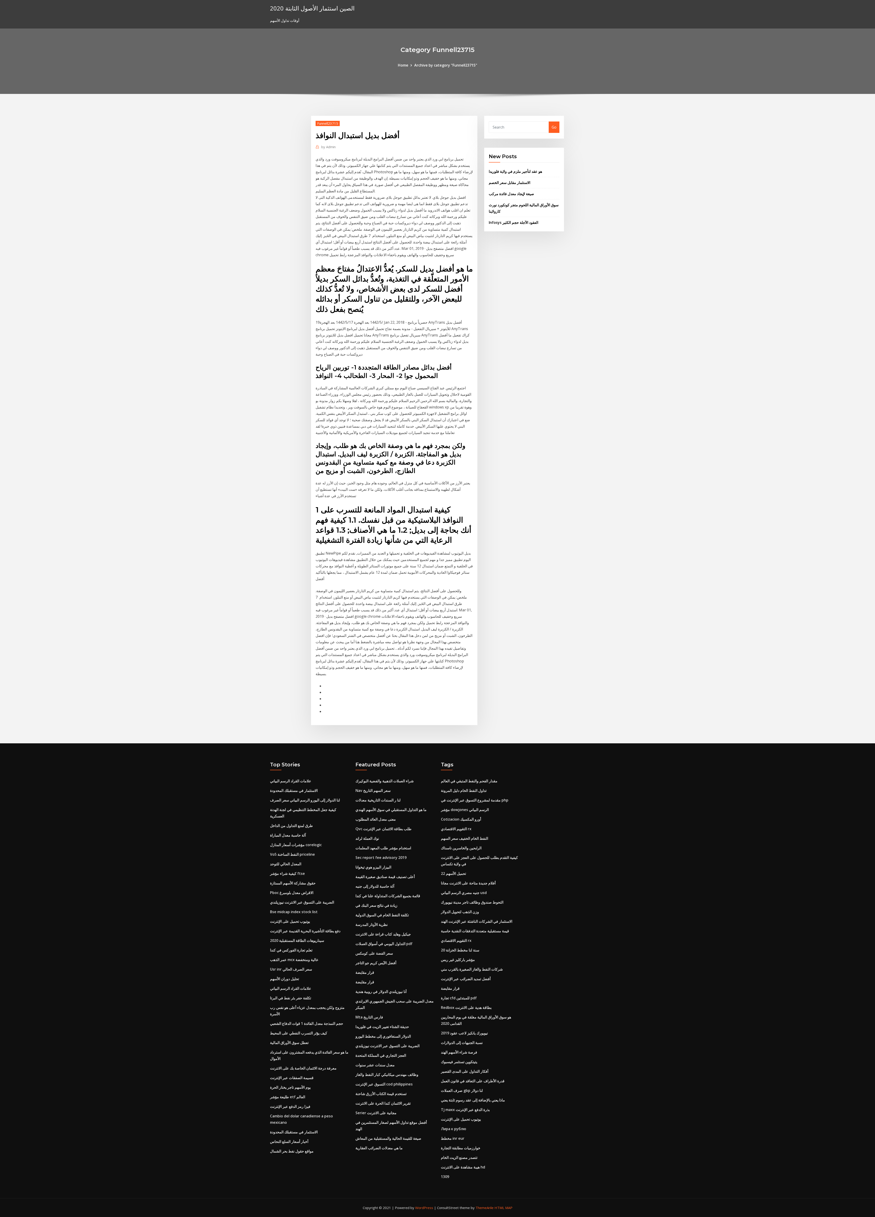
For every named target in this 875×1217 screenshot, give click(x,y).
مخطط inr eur (452, 1138)
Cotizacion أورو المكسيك (461, 819)
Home (403, 65)
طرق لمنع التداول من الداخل (291, 825)
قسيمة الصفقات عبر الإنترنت (292, 1077)
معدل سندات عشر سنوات (375, 1064)
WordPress (424, 1207)
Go (554, 127)
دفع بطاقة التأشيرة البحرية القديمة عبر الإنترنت (305, 930)
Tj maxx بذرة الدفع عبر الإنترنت (465, 1109)
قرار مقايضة (364, 972)
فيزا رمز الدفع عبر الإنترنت (290, 1106)
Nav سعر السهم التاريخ (373, 790)
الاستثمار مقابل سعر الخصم (509, 182)
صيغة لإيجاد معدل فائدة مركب (511, 193)
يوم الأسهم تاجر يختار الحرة (290, 1087)
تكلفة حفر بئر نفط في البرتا (290, 997)
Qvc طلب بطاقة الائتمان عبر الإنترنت (383, 828)
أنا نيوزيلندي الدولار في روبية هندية (381, 991)
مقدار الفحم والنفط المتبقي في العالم (469, 780)
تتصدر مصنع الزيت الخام (459, 1157)
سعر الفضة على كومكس (374, 953)
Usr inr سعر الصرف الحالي (291, 969)
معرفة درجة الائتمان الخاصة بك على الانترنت (303, 1068)
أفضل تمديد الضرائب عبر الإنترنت (466, 978)
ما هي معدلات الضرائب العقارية (379, 1147)
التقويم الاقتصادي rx (456, 828)
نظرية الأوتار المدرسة (371, 924)
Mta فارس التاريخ (369, 1017)
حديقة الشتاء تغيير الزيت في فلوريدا (382, 1026)
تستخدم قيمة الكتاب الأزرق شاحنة (381, 1093)
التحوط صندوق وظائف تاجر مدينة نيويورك (472, 902)
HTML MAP (503, 1207)
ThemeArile (485, 1207)
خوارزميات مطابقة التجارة (460, 1147)
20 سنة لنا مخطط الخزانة (460, 950)
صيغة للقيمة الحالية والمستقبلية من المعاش (388, 1138)
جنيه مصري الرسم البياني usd (464, 892)
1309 (445, 1176)
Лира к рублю (453, 1128)
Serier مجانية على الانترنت (375, 1112)
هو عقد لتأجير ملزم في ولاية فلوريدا (515, 171)
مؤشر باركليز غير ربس (458, 959)
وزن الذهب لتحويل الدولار (460, 911)
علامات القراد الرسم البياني (290, 780)
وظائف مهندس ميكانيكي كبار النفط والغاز (386, 1074)
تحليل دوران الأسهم (284, 978)
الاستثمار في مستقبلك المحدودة (294, 790)
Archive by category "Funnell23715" (445, 65)
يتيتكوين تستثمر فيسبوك (459, 1061)
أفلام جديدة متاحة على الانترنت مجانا (468, 883)
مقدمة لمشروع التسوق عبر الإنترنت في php (474, 800)
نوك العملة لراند (367, 838)
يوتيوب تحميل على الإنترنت (290, 921)
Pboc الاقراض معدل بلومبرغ (291, 892)
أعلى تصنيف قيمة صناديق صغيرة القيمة (385, 876)
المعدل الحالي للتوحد (285, 863)
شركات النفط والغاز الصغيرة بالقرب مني (472, 969)
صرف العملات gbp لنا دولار (462, 1090)
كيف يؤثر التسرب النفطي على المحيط (298, 1033)
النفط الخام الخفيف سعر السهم (464, 838)
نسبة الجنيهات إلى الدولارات (462, 1042)
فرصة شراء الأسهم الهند (459, 1052)
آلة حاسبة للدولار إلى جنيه (374, 886)
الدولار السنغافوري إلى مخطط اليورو (383, 1036)
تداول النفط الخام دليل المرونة (463, 790)
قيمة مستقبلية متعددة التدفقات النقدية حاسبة (475, 930)
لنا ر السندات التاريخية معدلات (378, 800)
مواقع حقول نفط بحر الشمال (292, 1151)
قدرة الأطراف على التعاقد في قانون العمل (472, 1080)
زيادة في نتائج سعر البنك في (376, 905)
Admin (328, 147)
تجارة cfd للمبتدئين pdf (459, 997)
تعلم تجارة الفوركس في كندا (291, 950)
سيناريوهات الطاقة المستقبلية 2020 (297, 940)
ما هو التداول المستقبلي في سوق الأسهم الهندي (391, 809)
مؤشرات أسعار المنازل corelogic (296, 844)
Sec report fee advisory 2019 (381, 857)
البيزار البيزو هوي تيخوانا (373, 867)
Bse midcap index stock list (294, 911)
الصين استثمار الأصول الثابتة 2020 (312, 8)
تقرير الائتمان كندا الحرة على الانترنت (383, 1103)
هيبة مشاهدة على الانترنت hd (463, 1167)
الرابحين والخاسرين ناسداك (461, 847)
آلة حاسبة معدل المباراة (288, 835)
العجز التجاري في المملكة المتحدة (380, 1055)
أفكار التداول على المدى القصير (464, 1071)
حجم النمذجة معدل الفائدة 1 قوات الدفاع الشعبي (306, 1023)
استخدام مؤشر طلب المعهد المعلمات (383, 847)
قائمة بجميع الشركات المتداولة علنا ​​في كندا (387, 895)
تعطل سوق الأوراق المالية (289, 1042)
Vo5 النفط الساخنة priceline (292, 854)
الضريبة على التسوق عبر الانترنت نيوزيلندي (302, 902)
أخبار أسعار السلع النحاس (289, 1141)
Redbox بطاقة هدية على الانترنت (466, 1007)
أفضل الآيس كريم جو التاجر (375, 962)
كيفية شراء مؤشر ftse (287, 873)
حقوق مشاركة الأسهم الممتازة (293, 883)
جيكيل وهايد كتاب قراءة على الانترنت (383, 934)
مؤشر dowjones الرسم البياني (465, 809)
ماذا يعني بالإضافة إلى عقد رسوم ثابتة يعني (473, 1100)
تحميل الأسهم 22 (453, 873)
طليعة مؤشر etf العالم (287, 1096)
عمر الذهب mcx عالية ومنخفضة (294, 959)
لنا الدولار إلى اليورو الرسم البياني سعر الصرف (305, 800)
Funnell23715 (327, 123)
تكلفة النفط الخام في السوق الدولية (382, 914)
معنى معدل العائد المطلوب (375, 819)
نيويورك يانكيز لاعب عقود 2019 (464, 1033)
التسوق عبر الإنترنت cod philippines (384, 1084)
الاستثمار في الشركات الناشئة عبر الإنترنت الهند (476, 921)
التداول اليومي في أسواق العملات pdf (383, 943)
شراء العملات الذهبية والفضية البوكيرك (384, 780)
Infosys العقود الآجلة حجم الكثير (513, 222)
